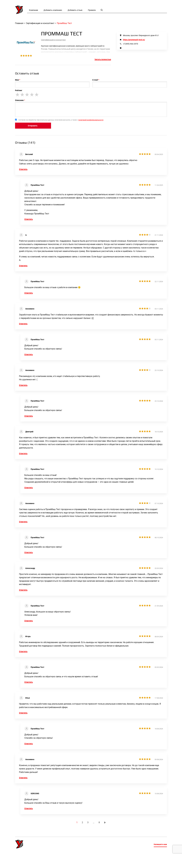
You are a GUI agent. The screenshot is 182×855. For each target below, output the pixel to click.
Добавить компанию (53, 10)
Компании (33, 10)
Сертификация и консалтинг (53, 40)
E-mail (95, 80)
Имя (17, 80)
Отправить (32, 126)
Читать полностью (102, 59)
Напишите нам (160, 844)
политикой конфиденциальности (90, 120)
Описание (19, 100)
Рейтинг (18, 90)
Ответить (23, 169)
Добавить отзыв (75, 10)
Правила (92, 10)
